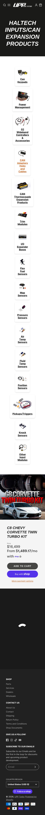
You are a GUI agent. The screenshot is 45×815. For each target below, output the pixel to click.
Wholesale (11, 696)
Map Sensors (22, 294)
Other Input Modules (23, 457)
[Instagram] (11, 740)
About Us (10, 707)
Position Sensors (22, 387)
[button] (13, 517)
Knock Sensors (22, 434)
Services (10, 688)
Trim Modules (23, 223)
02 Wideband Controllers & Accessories (22, 135)
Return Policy (12, 719)
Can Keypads (23, 80)
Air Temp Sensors (22, 339)
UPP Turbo (19, 796)
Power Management (22, 106)
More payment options (22, 581)
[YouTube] (20, 740)
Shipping (10, 715)
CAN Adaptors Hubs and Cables (22, 166)
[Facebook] (7, 740)
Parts (8, 684)
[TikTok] (15, 740)
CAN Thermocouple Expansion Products (22, 198)
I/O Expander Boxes (22, 247)
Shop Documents (14, 727)
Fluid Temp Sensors (22, 363)
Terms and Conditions (16, 723)
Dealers (9, 692)
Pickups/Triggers (22, 413)
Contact (10, 711)
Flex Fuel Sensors (22, 271)
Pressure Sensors (22, 316)
